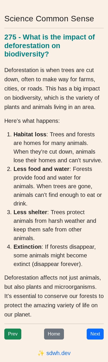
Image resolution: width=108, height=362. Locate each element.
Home (54, 333)
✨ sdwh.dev (54, 353)
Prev (13, 333)
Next (95, 333)
